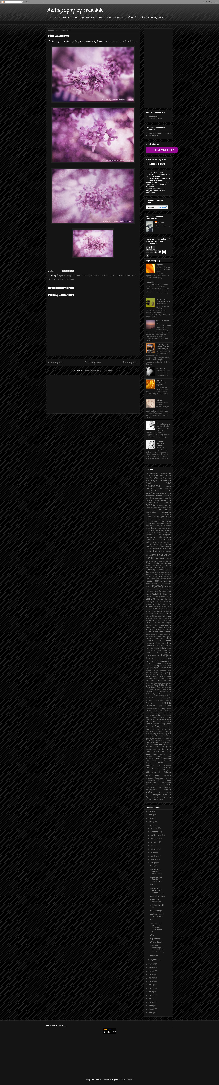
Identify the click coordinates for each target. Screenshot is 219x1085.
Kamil (155, 574)
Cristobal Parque (152, 517)
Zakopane (168, 792)
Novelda (163, 646)
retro (154, 721)
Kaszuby (162, 576)
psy (165, 713)
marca (153, 859)
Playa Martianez (158, 694)
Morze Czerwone (163, 630)
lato (147, 601)
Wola (169, 785)
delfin (148, 521)
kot (169, 583)
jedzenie (150, 570)
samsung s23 (151, 736)
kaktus (148, 574)
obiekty (156, 648)
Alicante (154, 478)
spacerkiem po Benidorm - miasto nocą (156, 871)
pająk (147, 668)
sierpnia (154, 842)
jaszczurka (163, 567)
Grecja (161, 546)
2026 (151, 811)
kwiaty (127, 275)
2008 (151, 1009)
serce (148, 744)
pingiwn (155, 676)
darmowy (168, 519)
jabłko (153, 561)
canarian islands (163, 498)
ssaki (169, 752)
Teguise (149, 763)
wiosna (70, 279)
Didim (169, 521)
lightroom (148, 604)
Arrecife (149, 483)
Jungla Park (154, 572)
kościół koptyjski (163, 583)
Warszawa (152, 775)
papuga (163, 670)
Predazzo (168, 711)
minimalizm (165, 625)
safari (158, 729)
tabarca (154, 760)
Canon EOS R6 (82, 275)
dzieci (153, 528)
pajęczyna (154, 668)
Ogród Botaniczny (163, 650)
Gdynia (155, 544)
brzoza (165, 496)
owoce (163, 665)
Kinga (169, 578)
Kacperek (168, 572)
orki (169, 661)
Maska (160, 618)
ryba (154, 729)
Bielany (163, 493)
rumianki (149, 729)
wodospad (162, 785)
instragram (160, 558)
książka (158, 589)
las (158, 599)
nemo (160, 641)
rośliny (134, 275)
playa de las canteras (160, 683)
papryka (155, 670)
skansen (149, 749)
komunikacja (166, 581)
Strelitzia (162, 754)
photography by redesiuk (74, 10)
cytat (162, 517)
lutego (153, 863)
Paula (153, 674)
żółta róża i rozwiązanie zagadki (161, 382)
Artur (168, 483)
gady (147, 542)
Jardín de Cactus (162, 563)
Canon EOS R (154, 503)
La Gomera (164, 594)
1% (147, 473)
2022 (151, 825)
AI (170, 473)
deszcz (154, 521)
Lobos (164, 604)
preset (148, 713)
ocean (148, 650)
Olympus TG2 (165, 659)
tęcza (169, 763)
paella (169, 665)
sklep (155, 749)
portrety (161, 708)
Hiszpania (95, 275)
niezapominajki (151, 643)
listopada (155, 832)
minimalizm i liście (157, 896)
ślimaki (153, 885)
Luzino (166, 609)
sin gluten (166, 747)
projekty (160, 713)
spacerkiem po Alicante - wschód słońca (157, 890)
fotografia (167, 535)
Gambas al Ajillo (157, 542)
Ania (164, 478)
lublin (153, 609)
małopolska (166, 616)
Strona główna (93, 362)
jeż (170, 570)
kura (156, 591)
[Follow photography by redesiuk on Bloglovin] (157, 208)
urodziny (156, 770)
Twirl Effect (166, 768)
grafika (168, 544)
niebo (168, 640)
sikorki (156, 747)
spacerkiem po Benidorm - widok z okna (156, 879)
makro (168, 613)
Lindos (154, 604)
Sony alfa (166, 749)
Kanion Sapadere (165, 574)
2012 (151, 995)
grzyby (148, 548)
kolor (121, 275)
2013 (151, 992)
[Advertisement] (93, 394)
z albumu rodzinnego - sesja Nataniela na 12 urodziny (157, 948)
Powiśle (168, 708)
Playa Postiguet (160, 696)
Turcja (157, 767)
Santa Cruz (150, 740)
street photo (151, 754)
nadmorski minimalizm (155, 900)
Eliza (148, 532)
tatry (169, 760)
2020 (151, 968)
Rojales (148, 727)
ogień (153, 650)
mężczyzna (163, 620)
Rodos (168, 724)
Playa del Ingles (151, 689)
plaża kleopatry (158, 700)
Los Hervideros (166, 606)
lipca (153, 845)
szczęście (149, 758)
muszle (148, 638)
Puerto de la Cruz (154, 715)
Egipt (148, 530)
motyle (168, 632)
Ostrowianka (158, 663)
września (154, 838)
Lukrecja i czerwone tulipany (160, 443)
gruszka (168, 546)
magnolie (149, 614)
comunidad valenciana (158, 512)
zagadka (159, 265)
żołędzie (155, 799)
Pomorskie (151, 705)
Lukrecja (159, 608)
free (154, 540)
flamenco (149, 535)
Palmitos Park (165, 668)
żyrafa (161, 799)
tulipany (159, 400)
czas (152, 519)
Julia (147, 572)
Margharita (149, 618)
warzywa (167, 775)
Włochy (168, 783)
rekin (147, 721)
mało (159, 616)
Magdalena (167, 611)
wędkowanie (150, 780)
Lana (169, 597)
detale (162, 521)
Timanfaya (150, 765)
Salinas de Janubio (156, 731)
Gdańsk (149, 544)
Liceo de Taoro (161, 601)
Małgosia (154, 616)
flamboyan (167, 532)
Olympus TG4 (152, 661)
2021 (151, 964)
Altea (160, 478)
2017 (151, 978)
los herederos (156, 606)
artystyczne (69, 275)
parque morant (158, 672)
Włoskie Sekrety (151, 785)
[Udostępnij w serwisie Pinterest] (72, 271)
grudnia (154, 828)
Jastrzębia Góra (152, 567)
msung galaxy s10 (152, 634)
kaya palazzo (161, 578)
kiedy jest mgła (156, 911)
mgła (169, 620)
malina (148, 616)
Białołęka (155, 493)
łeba (154, 611)
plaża (164, 698)
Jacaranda (161, 561)
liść (159, 604)
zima (156, 797)
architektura (165, 480)
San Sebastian (156, 738)
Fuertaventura (164, 539)
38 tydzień (160, 368)
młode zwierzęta (152, 627)
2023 (151, 822)
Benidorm (158, 491)
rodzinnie (151, 282)
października (156, 835)
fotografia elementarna (158, 537)
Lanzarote (150, 599)
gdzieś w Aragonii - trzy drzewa (157, 915)
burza (147, 498)
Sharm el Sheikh (157, 744)
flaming (156, 535)
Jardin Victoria (150, 565)
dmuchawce (151, 523)
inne (154, 555)
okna (148, 652)
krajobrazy (157, 586)
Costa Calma (151, 514)
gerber (162, 544)
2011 (151, 999)
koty (147, 586)
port (160, 706)
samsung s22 (165, 734)
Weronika (168, 778)
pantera (148, 670)
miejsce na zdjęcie (163, 622)
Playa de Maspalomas (162, 685)
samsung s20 (154, 734)
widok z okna (164, 780)
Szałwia (168, 756)
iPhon (169, 558)
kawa (153, 579)
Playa (162, 676)
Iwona (148, 561)
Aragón (60, 275)
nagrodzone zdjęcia (162, 638)
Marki (155, 618)
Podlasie (149, 703)
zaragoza (157, 795)
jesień (160, 570)
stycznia (154, 960)
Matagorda (167, 618)
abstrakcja (154, 473)
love (149, 609)
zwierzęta (166, 797)
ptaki (169, 713)
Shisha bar (167, 744)
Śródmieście (166, 758)
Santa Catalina (166, 738)
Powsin (149, 711)
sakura (163, 729)
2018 (151, 974)
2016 (151, 981)
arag (147, 480)
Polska (166, 702)
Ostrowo (168, 663)
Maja (156, 614)
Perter (162, 674)
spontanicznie (158, 751)
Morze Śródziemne (154, 632)
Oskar (148, 663)
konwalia (154, 583)
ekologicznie (155, 530)
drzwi (152, 526)
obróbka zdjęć (165, 648)
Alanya (156, 475)
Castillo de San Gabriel (153, 507)
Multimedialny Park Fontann (162, 636)
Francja (148, 540)
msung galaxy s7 (165, 634)
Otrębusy (149, 666)
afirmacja (164, 473)
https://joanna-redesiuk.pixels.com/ (154, 117)
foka (160, 535)
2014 (151, 988)
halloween (155, 548)
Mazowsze (150, 620)
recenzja (168, 719)
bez (164, 491)
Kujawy (168, 589)
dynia (148, 528)
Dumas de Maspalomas (163, 526)
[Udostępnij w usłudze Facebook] (70, 271)
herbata (168, 548)
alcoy (147, 478)
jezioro (166, 570)
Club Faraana (164, 510)
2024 (151, 818)
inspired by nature (109, 275)
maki (161, 614)
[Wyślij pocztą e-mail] (63, 271)
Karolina (148, 576)
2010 (151, 1002)
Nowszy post (56, 362)
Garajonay (167, 542)
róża (169, 727)
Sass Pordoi (167, 740)
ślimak (157, 758)
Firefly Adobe (156, 532)
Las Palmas (166, 599)
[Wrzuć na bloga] (65, 271)
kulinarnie (150, 591)
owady (156, 665)
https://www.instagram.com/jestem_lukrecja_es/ (158, 134)
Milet (156, 625)
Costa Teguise (165, 514)
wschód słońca (157, 787)
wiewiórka (149, 783)
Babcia (168, 486)
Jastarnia (167, 565)
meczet (157, 620)
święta (148, 760)
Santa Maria (158, 740)
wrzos (148, 787)
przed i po (154, 955)
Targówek (162, 760)
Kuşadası (162, 591)
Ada (158, 422)
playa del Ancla (166, 687)
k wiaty (161, 572)
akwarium (149, 475)
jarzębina (159, 565)
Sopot (148, 752)
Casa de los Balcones (162, 505)
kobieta (149, 581)
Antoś (169, 478)
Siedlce (149, 747)
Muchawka (149, 636)
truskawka (167, 765)
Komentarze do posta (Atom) (98, 370)
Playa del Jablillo (161, 689)
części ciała (159, 519)
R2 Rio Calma (155, 719)
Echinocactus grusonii (164, 528)
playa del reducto (161, 691)
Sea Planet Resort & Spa (156, 742)
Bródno (159, 496)
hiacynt (148, 552)
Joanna (160, 222)
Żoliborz (149, 799)
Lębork (152, 602)
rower (164, 727)
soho (159, 749)
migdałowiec (149, 625)
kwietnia (154, 856)
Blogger (130, 1079)
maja (153, 852)
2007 (151, 1013)
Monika (162, 627)
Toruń (159, 765)
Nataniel (150, 640)
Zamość (148, 795)
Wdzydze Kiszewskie (154, 778)
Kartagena (155, 576)
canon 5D (166, 500)
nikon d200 (161, 643)
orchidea (163, 661)
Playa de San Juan (153, 687)
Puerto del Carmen (158, 717)
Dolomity (160, 523)
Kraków (168, 586)
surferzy (159, 756)
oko (158, 652)
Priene (153, 713)
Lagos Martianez (160, 596)
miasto (149, 622)
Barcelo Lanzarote (154, 489)
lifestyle (168, 601)
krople (148, 589)
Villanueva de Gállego (57, 279)
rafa (162, 719)
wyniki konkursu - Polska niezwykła (163, 300)
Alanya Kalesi (165, 475)
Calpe (152, 498)
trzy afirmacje (155, 939)
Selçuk (169, 742)
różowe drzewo (156, 942)
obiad (151, 648)
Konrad (148, 583)
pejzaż (157, 674)
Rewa (160, 721)
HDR (162, 548)
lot (146, 609)
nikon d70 (156, 646)
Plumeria (168, 700)
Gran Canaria (152, 546)
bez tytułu (154, 866)
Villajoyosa (167, 770)
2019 (151, 971)
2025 (151, 815)
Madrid (159, 611)
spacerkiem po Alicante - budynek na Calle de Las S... (156, 927)
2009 (151, 1006)
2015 (151, 985)
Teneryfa (159, 763)
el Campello (166, 530)
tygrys (148, 770)
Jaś (169, 567)
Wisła (162, 782)
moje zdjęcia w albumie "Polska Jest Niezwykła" (162, 346)
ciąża (153, 510)
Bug (169, 495)
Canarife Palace (152, 500)
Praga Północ (158, 711)
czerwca (154, 849)
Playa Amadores (160, 678)
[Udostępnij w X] (68, 271)
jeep (155, 570)
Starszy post (130, 362)
